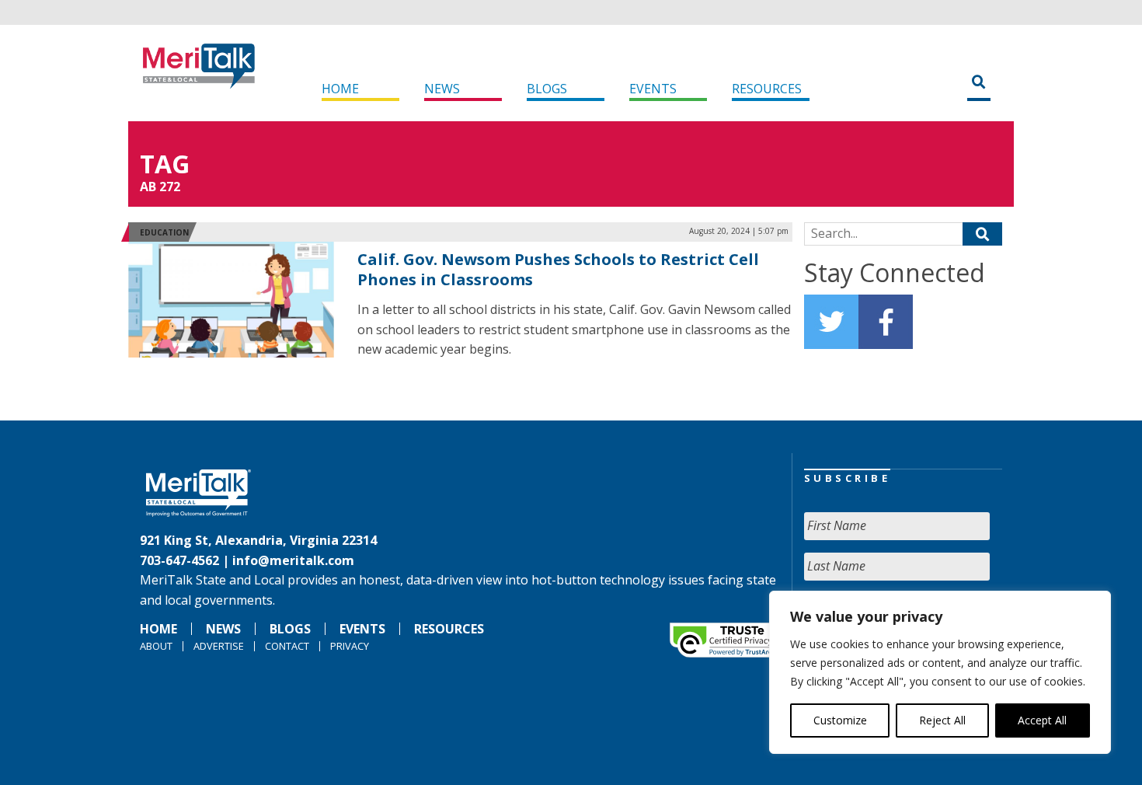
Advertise (218, 646)
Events (653, 88)
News (442, 88)
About (156, 646)
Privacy (349, 646)
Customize (840, 720)
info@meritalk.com (293, 560)
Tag (165, 163)
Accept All (1042, 720)
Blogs (547, 88)
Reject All (942, 720)
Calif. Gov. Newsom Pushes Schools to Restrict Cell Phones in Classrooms (558, 269)
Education (164, 232)
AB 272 (160, 186)
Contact (287, 646)
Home (340, 88)
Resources (767, 88)
